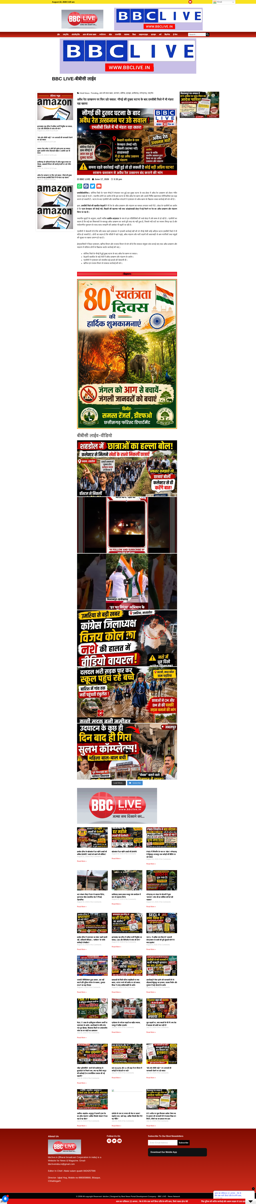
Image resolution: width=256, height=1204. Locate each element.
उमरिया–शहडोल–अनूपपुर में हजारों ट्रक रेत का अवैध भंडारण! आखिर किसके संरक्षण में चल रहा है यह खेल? (92, 1116)
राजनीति (118, 34)
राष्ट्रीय (65, 34)
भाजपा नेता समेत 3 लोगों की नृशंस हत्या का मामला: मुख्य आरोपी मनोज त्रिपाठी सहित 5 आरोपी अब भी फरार (54, 150)
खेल (110, 34)
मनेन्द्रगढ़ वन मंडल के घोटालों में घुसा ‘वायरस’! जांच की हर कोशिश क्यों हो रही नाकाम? (159, 897)
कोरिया (122, 93)
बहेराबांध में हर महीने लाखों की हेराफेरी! (124, 852)
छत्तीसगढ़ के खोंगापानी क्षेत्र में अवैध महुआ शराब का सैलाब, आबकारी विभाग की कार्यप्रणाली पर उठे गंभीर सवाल (54, 164)
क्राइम (153, 34)
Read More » (82, 861)
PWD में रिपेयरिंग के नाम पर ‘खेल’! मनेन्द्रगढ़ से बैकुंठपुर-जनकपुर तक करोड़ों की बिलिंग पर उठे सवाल (161, 854)
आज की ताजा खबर (89, 34)
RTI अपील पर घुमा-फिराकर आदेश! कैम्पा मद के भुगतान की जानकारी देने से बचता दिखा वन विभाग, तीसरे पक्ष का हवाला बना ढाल (161, 1116)
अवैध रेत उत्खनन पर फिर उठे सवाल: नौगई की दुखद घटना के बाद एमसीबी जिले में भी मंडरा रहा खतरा (54, 176)
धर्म (160, 34)
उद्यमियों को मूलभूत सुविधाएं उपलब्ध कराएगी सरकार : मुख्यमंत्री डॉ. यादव (177, 1201)
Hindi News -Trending (89, 93)
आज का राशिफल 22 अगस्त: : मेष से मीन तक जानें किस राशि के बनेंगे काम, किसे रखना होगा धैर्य (41, 1201)
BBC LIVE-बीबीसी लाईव (74, 78)
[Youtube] (190, 2)
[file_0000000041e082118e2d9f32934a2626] (127, 428)
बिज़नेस (167, 34)
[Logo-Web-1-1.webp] (117, 823)
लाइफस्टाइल (143, 34)
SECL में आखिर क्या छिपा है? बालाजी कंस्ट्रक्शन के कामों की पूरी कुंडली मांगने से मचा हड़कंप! (160, 940)
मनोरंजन (102, 34)
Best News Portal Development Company (138, 1196)
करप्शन (116, 93)
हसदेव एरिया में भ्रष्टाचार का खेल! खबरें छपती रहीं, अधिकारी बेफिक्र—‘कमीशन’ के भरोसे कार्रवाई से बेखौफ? (92, 940)
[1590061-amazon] (55, 119)
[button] (79, 186)
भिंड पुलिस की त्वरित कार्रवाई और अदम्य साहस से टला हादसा (113, 1201)
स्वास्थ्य (126, 34)
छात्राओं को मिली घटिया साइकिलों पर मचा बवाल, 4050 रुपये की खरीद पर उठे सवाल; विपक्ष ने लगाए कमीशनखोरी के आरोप (126, 982)
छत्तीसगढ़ (135, 93)
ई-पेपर (175, 34)
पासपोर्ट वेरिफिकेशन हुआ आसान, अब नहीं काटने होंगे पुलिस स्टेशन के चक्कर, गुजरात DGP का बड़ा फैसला (91, 982)
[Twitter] (114, 1141)
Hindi (219, 2)
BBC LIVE (162, 1196)
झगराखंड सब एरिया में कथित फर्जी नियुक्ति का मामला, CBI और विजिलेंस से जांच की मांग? (54, 127)
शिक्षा (134, 34)
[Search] (207, 34)
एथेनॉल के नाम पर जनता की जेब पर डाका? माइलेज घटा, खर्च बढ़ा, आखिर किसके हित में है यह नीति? (127, 1116)
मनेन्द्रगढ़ (143, 93)
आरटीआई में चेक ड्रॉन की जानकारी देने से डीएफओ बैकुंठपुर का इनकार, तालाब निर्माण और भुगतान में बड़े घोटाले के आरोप (161, 982)
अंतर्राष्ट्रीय (76, 34)
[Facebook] (109, 1141)
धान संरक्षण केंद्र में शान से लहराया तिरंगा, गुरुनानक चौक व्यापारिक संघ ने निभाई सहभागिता (91, 897)
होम (58, 34)
